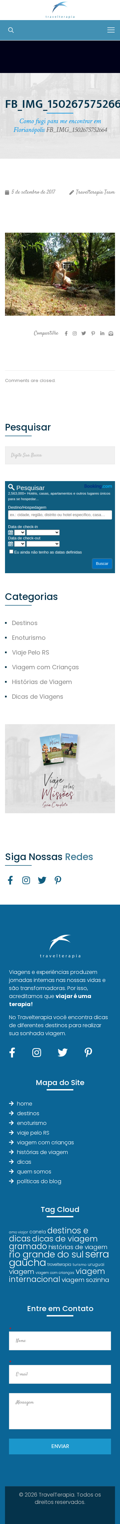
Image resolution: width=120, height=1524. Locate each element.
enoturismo (32, 1123)
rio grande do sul (46, 1254)
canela (37, 1231)
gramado (28, 1246)
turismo (79, 1264)
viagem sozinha (85, 1280)
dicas (24, 1162)
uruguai (96, 1264)
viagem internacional (57, 1275)
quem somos (34, 1171)
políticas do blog (39, 1181)
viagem (21, 1271)
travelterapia (59, 1264)
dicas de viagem (65, 1238)
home (24, 1103)
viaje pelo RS (33, 1133)
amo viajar (18, 1232)
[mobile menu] (111, 30)
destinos (28, 1113)
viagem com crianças (45, 1142)
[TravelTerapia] (60, 10)
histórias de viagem (42, 1152)
